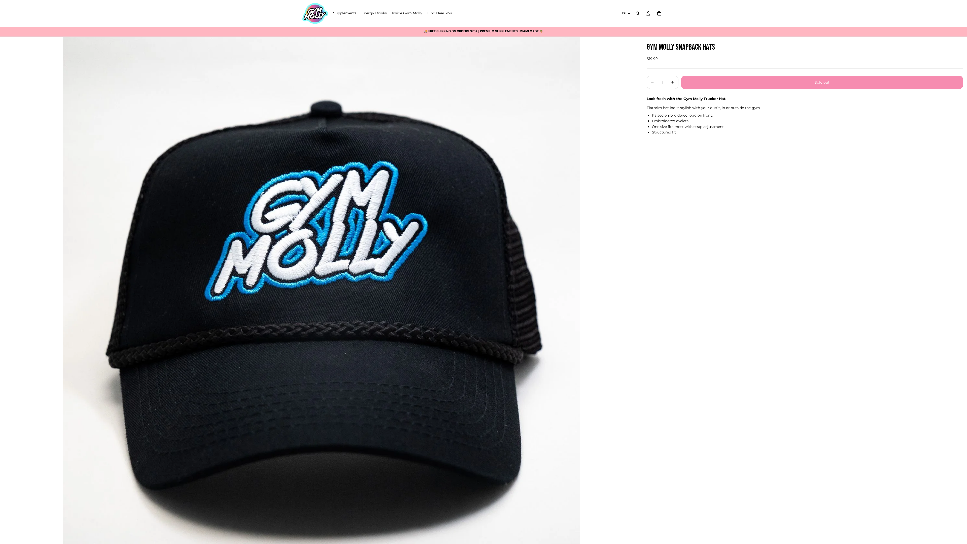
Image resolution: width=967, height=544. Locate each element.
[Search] (637, 13)
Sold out (822, 82)
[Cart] (659, 13)
